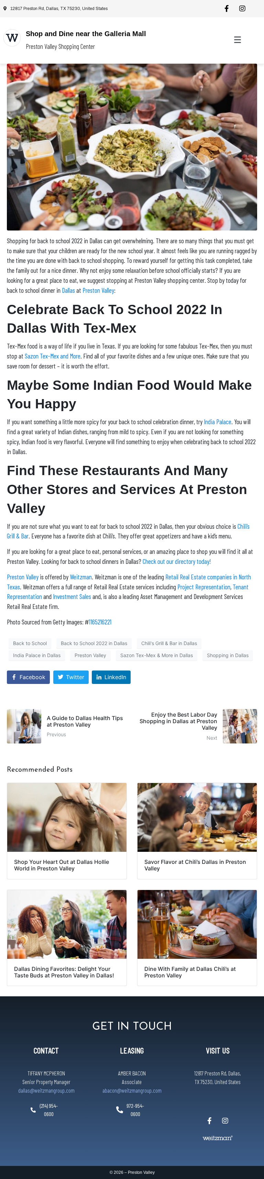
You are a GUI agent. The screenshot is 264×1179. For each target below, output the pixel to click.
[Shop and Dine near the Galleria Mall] (12, 37)
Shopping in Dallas (228, 655)
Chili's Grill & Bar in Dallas (169, 643)
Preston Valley (90, 655)
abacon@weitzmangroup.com (132, 1090)
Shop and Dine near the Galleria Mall (86, 33)
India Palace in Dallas (36, 655)
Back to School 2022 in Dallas (94, 643)
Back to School (30, 643)
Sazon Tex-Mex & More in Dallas (156, 655)
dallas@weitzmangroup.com (46, 1090)
